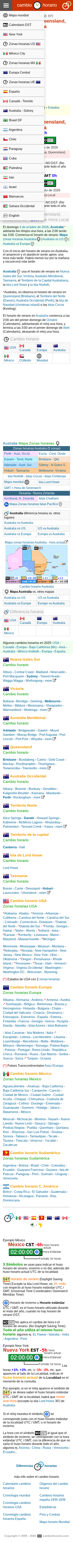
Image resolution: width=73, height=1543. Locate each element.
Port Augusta (48, 734)
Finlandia (9, 1021)
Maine (54, 934)
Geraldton (49, 788)
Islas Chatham (49, 498)
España (14, 91)
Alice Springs (12, 818)
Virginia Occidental (29, 967)
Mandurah (53, 793)
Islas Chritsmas (55, 476)
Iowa (55, 930)
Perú (35, 1174)
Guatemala (58, 1191)
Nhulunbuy (52, 822)
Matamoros (10, 1112)
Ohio (53, 955)
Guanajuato (11, 1107)
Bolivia (23, 1165)
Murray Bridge (27, 734)
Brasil (35, 1165)
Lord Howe (10, 868)
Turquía (32, 1058)
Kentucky (25, 934)
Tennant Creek (31, 826)
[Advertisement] (36, 402)
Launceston (11, 892)
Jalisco (55, 1107)
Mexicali (8, 1119)
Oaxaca (40, 1123)
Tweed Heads (50, 676)
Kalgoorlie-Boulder (16, 793)
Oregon (26, 959)
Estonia (56, 1017)
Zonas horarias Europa (22, 993)
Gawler (43, 730)
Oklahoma (10, 959)
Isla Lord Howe (16, 284)
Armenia (52, 999)
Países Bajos (59, 1045)
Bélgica (29, 1004)
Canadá (8, 647)
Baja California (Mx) (43, 647)
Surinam (47, 1174)
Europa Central (19, 72)
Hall (22, 847)
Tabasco (21, 1136)
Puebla (32, 1127)
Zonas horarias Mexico (22, 1079)
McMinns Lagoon (31, 822)
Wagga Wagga (13, 680)
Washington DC (14, 972)
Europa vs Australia (51, 534)
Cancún (54, 1090)
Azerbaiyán (14, 1004)
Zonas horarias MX (22, 63)
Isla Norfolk (15, 476)
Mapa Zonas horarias (36, 443)
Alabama (10, 913)
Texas (38, 963)
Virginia (8, 967)
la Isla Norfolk (39, 284)
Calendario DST (20, 24)
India (65, 1334)
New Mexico (23, 955)
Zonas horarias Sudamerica (26, 1158)
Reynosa (18, 1132)
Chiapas (20, 1099)
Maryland (9, 939)
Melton (7, 705)
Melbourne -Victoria (52, 470)
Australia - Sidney (20, 110)
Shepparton (54, 705)
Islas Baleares (57, 1025)
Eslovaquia (10, 1017)
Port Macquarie (13, 676)
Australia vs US (53, 239)
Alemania (22, 999)
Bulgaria (43, 1008)
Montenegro (25, 1045)
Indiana (44, 930)
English (13, 215)
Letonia (25, 1037)
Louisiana (41, 934)
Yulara (48, 826)
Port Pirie (22, 739)
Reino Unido (41, 1050)
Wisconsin (34, 972)
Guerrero (28, 1107)
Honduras (10, 1196)
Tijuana (8, 1140)
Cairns (41, 759)
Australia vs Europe (17, 603)
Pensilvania (42, 959)
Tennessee (22, 963)
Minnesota (10, 946)
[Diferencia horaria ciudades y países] (9, 1217)
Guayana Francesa (30, 1169)
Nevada (27, 950)
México (26, 1112)
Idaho (20, 930)
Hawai (7, 930)
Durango (37, 1103)
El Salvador (40, 1191)
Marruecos (16, 196)
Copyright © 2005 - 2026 (20, 1535)
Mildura (20, 705)
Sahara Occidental (21, 206)
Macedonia (30, 1041)
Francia (23, 1021)
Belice (7, 1191)
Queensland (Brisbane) (19, 296)
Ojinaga (53, 1123)
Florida (49, 926)
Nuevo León (23, 1123)
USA (12, 347)
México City (16, 53)
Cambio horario (16, 665)
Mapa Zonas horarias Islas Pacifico (33, 504)
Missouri (43, 946)
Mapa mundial (18, 15)
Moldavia (57, 1041)
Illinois (30, 930)
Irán (11, 177)
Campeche (39, 1090)
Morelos (40, 1119)
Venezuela (10, 1178)
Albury (7, 672)
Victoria (28, 276)
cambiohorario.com (56, 1535)
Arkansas (52, 913)
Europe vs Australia (51, 603)
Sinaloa (56, 1132)
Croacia (38, 1012)
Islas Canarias (15, 1032)
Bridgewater (26, 730)
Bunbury (34, 788)
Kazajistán (10, 1037)
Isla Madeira (35, 1032)
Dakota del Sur (29, 926)
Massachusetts (28, 939)
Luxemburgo (11, 1041)
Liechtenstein (42, 1037)
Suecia (8, 1058)
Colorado (11, 922)
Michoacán (24, 1119)
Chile (12, 139)
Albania (8, 999)
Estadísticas (48, 1507)
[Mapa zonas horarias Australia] (57, 443)
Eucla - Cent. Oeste (52, 453)
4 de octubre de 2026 (34, 227)
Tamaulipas (38, 1136)
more (49, 680)
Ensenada (53, 1103)
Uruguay (61, 1174)
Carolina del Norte (31, 917)
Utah (48, 963)
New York (15, 34)
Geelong (36, 701)
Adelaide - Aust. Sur (18, 465)
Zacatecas (10, 1144)
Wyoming (50, 972)
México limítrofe (28, 651)
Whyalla (36, 739)
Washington (53, 967)
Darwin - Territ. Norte (18, 459)
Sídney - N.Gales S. (52, 465)
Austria (65, 999)
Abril (66, 327)
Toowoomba (11, 768)
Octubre (52, 320)
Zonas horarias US (22, 44)
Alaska (24, 913)
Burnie (7, 888)
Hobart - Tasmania (16, 470)
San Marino (48, 1054)
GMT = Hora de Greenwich (22, 488)
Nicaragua (26, 1196)
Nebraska (11, 950)
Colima (24, 1103)
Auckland (10, 498)
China (36, 1447)
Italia (50, 1032)
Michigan (49, 939)
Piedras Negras (14, 1127)
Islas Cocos (56, 304)
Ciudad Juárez (41, 1094)
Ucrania (45, 1058)
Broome (20, 788)
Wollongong (34, 680)
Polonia (10, 1050)
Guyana (51, 1169)
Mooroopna (35, 705)
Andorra (37, 999)
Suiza (19, 1058)
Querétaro (46, 1127)
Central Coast (23, 672)
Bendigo (22, 701)
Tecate (52, 1136)
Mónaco (8, 1045)
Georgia (61, 926)
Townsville (29, 768)
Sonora (8, 1136)
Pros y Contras (50, 1514)
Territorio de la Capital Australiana (44, 280)
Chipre (56, 1008)
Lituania (59, 1037)
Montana (58, 946)
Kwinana (38, 793)
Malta (44, 1041)
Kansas (9, 934)
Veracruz (36, 1140)
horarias (51, 1466)
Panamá (42, 1196)
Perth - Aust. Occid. (17, 453)
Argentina (15, 129)
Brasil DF (15, 120)
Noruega (42, 1045)
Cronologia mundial (16, 1495)
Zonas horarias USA (20, 906)
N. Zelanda (26, 498)
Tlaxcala (22, 1140)
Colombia (58, 1165)
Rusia (34, 1054)
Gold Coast (56, 759)
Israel (12, 187)
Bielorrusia (44, 1004)
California (9, 917)
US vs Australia (48, 528)
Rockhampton (25, 764)
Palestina (15, 168)
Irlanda (7, 1025)
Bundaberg (26, 759)
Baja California (52, 1086)
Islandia (20, 1025)
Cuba (12, 158)
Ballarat (8, 701)
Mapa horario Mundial (55, 1522)
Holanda (29, 1008)
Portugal (24, 1050)
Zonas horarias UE (22, 82)
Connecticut (28, 922)
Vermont (60, 963)
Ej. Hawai (39, 1334)
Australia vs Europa (16, 243)
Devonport (33, 888)
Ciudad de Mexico (15, 1094)
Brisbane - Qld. (49, 459)
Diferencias (24, 1466)
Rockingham (22, 797)
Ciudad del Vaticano (17, 1012)
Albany (8, 788)
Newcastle (57, 672)
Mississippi (27, 946)
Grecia (49, 1021)
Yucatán (50, 1140)
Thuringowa (46, 764)
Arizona (38, 913)
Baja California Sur (16, 1090)
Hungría (62, 1021)
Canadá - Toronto (20, 101)
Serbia (63, 1054)
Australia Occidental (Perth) (35, 300)
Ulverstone (29, 892)
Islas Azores (36, 1025)
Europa (22, 647)
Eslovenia (28, 1017)
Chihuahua (36, 1099)
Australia (56, 227)
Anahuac (33, 1086)
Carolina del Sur (58, 917)
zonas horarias (49, 979)
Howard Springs (48, 818)
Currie (19, 888)
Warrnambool (12, 709)
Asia (62, 647)
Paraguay (15, 148)
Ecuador (9, 1169)
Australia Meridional (49, 276)
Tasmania (9, 280)
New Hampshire (46, 950)
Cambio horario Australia (36, 586)
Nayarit (53, 1119)
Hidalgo (41, 1107)
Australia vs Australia (18, 522)
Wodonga (30, 709)
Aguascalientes (13, 1086)
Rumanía (21, 1054)
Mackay (8, 764)
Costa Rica (22, 1191)
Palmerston (11, 826)
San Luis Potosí (38, 1132)
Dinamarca (54, 1012)
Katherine (9, 822)
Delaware (46, 922)
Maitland (42, 672)
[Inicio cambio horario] (37, 5)
